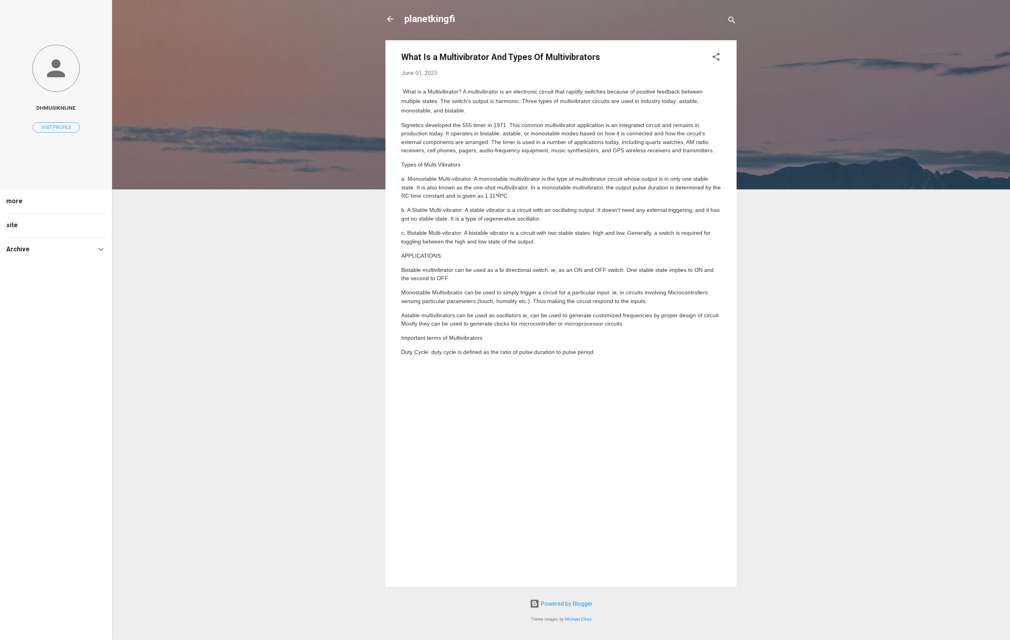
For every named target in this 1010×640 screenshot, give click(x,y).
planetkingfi (429, 18)
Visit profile (56, 127)
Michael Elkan (578, 619)
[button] (716, 58)
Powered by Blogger (566, 603)
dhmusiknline (56, 108)
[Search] (732, 21)
